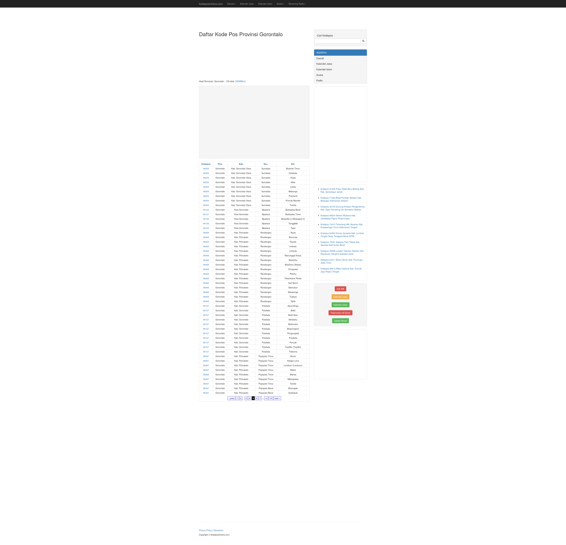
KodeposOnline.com (211, 4)
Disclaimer (218, 530)
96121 (206, 214)
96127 (206, 305)
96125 (206, 228)
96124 (206, 209)
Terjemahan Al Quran (340, 312)
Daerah (230, 3)
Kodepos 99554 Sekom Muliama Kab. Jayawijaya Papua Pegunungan (338, 217)
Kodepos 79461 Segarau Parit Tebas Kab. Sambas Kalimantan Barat (340, 243)
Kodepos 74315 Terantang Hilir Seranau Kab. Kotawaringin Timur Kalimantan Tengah (342, 226)
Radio (319, 80)
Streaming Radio (296, 3)
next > (277, 398)
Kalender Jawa (247, 3)
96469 (206, 232)
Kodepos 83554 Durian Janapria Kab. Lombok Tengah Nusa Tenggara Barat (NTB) (342, 235)
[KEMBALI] (240, 81)
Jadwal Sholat (340, 320)
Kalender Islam (265, 3)
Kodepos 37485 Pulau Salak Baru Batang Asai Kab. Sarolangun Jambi (342, 190)
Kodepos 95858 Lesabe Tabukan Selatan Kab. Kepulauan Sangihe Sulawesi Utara (342, 252)
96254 (206, 168)
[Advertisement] (254, 59)
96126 (206, 218)
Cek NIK (340, 288)
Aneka (280, 3)
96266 (206, 374)
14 (266, 398)
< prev (231, 398)
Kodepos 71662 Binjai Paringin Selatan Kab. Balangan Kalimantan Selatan (341, 199)
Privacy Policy (205, 530)
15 (271, 398)
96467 (206, 356)
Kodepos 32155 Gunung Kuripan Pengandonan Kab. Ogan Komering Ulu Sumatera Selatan (343, 208)
